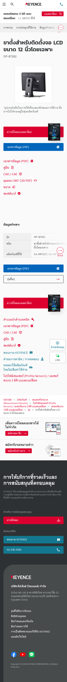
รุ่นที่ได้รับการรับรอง (21, 611)
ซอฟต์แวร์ (9, 193)
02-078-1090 (14, 550)
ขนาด (6, 187)
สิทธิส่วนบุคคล (18, 616)
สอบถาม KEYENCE (15, 352)
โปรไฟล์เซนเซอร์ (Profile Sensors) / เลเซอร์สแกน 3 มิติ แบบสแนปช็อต (30, 378)
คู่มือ (6, 167)
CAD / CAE (10, 174)
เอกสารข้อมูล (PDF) (16, 161)
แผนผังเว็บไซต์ (18, 637)
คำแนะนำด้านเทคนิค (16, 319)
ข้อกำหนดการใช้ (19, 626)
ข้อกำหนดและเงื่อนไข (22, 621)
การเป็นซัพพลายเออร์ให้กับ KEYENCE (30, 631)
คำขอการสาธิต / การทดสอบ (21, 359)
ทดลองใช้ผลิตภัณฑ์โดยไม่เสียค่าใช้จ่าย (15, 367)
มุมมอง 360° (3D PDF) (17, 180)
